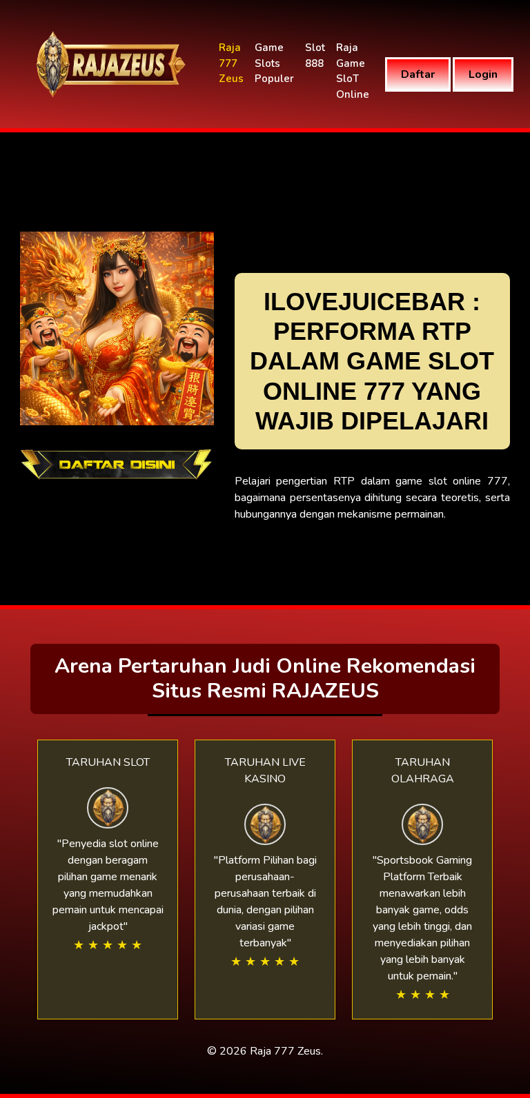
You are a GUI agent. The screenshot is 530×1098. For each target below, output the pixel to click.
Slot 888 (315, 55)
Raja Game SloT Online (352, 71)
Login (483, 74)
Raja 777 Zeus (231, 63)
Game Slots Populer (274, 63)
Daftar (418, 74)
